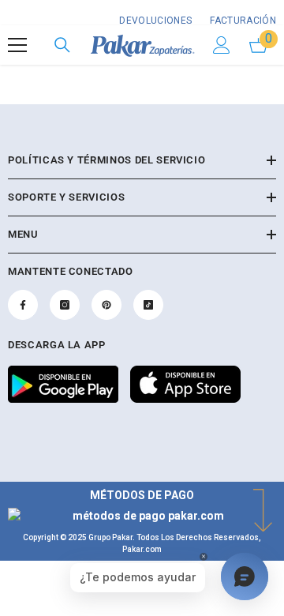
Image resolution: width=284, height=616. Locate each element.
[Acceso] (221, 45)
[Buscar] (62, 45)
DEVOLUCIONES (155, 20)
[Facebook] (23, 305)
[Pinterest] (106, 305)
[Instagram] (65, 305)
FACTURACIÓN (241, 20)
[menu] (17, 45)
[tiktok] (148, 305)
